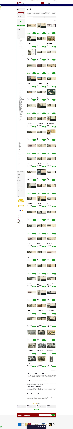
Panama (19, 151)
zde (40, 426)
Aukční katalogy (19, 187)
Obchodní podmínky (18, 0)
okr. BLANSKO (20, 42)
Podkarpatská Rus (20, 152)
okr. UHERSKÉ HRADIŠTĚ (21, 110)
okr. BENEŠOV (20, 40)
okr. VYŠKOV (20, 114)
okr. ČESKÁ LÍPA (20, 47)
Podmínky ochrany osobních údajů (24, 0)
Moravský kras (20, 119)
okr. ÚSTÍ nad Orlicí (21, 112)
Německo (19, 147)
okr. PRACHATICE (20, 93)
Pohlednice (19, 38)
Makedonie (20, 143)
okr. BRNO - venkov (21, 44)
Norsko (19, 149)
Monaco (19, 145)
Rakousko (19, 155)
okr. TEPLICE (20, 107)
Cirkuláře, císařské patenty (20, 190)
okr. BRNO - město (21, 43)
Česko (19, 39)
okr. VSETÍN (20, 113)
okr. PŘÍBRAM (20, 96)
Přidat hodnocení (21, 25)
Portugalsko (20, 154)
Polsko (19, 153)
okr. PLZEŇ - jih (20, 88)
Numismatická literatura (20, 186)
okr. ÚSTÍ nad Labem (21, 111)
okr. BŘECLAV (20, 46)
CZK (54, 0)
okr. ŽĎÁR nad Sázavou (21, 117)
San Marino (20, 120)
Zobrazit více (36, 409)
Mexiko (19, 144)
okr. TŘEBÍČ (20, 109)
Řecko (19, 158)
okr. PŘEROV (20, 95)
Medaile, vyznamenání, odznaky (21, 171)
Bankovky (19, 35)
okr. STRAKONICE (20, 102)
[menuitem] (19, 5)
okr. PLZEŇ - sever (20, 89)
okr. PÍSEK (20, 86)
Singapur (19, 160)
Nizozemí (19, 148)
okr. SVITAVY (20, 103)
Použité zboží (19, 193)
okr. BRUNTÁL (20, 45)
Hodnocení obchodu (36, 401)
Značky (18, 196)
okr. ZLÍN (20, 115)
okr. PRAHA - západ (21, 92)
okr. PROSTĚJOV (20, 94)
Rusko (19, 157)
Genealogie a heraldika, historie (21, 180)
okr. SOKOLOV (20, 101)
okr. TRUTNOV (20, 108)
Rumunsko (20, 156)
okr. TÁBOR (20, 105)
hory (19, 118)
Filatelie (18, 177)
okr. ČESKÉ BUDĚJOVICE (21, 48)
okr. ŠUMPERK (20, 104)
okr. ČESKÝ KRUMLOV (21, 49)
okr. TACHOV (20, 106)
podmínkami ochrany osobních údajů (47, 416)
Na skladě (19, 16)
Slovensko (19, 161)
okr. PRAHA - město (21, 90)
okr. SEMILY (20, 100)
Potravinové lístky (19, 184)
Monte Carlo (20, 146)
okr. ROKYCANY (20, 98)
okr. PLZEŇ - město (21, 87)
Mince (18, 32)
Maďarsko (19, 142)
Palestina (19, 150)
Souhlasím (43, 426)
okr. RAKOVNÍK (20, 97)
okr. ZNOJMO (20, 116)
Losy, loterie (19, 183)
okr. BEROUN (20, 41)
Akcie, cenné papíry (20, 174)
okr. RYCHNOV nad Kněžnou (21, 99)
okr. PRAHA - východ (21, 91)
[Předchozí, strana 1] (53, 370)
